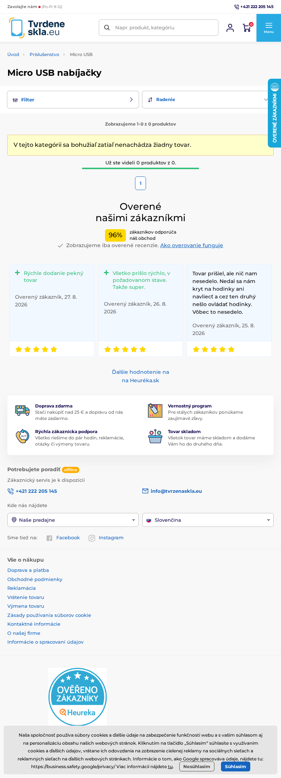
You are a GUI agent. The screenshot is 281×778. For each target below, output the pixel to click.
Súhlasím (235, 766)
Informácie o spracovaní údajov (45, 642)
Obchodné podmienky (34, 579)
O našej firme (23, 633)
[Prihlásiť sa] (230, 28)
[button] (268, 28)
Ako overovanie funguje (191, 245)
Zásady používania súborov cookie (49, 615)
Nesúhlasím (196, 766)
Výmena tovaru (25, 606)
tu (170, 766)
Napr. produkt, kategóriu (145, 27)
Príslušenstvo (44, 54)
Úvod (13, 54)
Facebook (68, 537)
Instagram (111, 537)
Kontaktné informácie (33, 624)
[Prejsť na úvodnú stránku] (36, 28)
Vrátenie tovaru (25, 597)
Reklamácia (21, 588)
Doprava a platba (28, 570)
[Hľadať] (107, 27)
